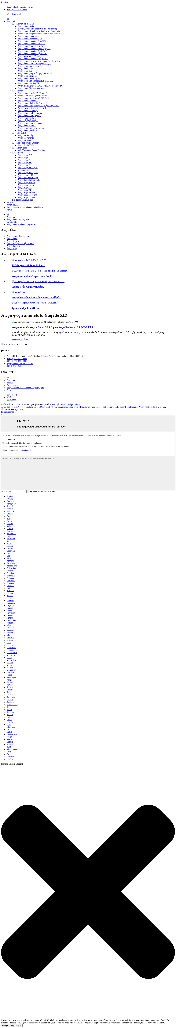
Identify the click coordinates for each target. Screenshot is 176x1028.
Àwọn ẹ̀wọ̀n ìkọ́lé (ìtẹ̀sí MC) (30, 46)
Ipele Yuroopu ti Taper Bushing (31, 150)
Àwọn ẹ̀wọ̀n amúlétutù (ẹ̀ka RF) (32, 41)
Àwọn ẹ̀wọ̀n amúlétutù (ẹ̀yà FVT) (32, 51)
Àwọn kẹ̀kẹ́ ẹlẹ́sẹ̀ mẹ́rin (28, 120)
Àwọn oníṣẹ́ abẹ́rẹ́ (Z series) (30, 56)
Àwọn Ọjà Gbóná (58, 404)
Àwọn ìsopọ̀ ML (25, 162)
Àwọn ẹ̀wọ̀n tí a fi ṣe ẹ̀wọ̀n (29, 115)
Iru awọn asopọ (24, 170)
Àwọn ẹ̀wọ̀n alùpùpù (27, 125)
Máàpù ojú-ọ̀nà (74, 404)
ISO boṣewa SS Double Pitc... (28, 265)
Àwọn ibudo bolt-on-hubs (29, 180)
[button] (88, 892)
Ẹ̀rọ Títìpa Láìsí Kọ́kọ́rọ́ (22, 200)
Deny (12, 1025)
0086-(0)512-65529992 (17, 361)
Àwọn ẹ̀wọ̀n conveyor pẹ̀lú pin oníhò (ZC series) (39, 61)
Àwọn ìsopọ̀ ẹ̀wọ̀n (26, 185)
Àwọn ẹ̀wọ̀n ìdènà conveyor (30, 38)
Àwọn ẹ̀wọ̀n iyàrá (25, 68)
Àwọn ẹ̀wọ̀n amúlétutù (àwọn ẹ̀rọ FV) (34, 48)
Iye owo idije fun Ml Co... (26, 308)
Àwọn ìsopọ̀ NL (25, 165)
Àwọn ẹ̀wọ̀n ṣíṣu (25, 71)
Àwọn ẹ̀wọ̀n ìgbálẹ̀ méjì (28, 36)
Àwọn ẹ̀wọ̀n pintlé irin (27, 130)
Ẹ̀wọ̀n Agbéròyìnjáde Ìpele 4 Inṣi (69, 407)
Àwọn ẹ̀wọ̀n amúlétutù (28, 100)
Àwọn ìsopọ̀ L (24, 160)
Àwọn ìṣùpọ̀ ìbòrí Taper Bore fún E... (33, 276)
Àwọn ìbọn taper (19, 148)
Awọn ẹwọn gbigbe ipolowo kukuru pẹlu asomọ (39, 34)
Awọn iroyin (12, 205)
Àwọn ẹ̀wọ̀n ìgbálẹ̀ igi (27, 76)
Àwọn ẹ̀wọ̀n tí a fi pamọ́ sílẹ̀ (30, 113)
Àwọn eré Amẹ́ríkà (26, 138)
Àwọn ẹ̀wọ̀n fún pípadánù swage (32, 88)
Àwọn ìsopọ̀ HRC (26, 175)
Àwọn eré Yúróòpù (26, 135)
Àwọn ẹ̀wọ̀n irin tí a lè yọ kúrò (31, 128)
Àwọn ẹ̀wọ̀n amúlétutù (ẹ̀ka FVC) (32, 53)
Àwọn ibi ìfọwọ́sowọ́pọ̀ (28, 177)
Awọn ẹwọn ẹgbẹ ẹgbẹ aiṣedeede (32, 96)
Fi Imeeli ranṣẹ (7, 412)
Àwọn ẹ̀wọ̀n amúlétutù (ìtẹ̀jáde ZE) (33, 58)
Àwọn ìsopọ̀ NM (25, 187)
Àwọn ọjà (11, 21)
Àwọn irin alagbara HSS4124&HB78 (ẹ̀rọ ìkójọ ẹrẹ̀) (40, 86)
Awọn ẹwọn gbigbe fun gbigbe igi (32, 108)
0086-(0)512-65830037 (17, 9)
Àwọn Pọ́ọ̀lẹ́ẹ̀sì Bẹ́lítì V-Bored (152, 407)
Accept (5, 1025)
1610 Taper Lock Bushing (126, 407)
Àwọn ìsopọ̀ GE (25, 155)
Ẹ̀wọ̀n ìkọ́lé (12, 222)
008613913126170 (15, 366)
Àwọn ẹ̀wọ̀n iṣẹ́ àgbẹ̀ (27, 118)
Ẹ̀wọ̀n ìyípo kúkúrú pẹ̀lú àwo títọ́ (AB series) (37, 29)
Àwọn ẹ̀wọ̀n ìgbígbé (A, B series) (32, 93)
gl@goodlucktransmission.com (20, 7)
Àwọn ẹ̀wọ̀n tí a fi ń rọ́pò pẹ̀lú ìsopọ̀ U (34, 63)
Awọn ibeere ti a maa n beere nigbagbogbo (25, 207)
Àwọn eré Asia (24, 140)
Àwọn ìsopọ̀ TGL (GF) (28, 167)
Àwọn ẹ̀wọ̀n (17, 91)
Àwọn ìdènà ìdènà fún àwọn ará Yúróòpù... (36, 297)
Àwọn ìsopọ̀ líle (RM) (27, 195)
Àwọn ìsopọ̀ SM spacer (28, 172)
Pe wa (9, 210)
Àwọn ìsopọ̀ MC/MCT (28, 192)
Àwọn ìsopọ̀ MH (25, 190)
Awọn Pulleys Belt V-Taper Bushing (17, 407)
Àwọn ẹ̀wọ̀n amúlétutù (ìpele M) (32, 43)
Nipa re (10, 202)
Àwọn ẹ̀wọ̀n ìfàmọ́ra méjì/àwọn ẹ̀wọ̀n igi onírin (38, 105)
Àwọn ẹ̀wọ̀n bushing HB (29, 83)
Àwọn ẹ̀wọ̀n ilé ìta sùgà (28, 110)
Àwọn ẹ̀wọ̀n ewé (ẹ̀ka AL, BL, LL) (33, 98)
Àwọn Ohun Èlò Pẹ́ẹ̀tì (43, 407)
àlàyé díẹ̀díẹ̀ (22, 339)
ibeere (14, 339)
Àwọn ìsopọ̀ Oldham (27, 197)
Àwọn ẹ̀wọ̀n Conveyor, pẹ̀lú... (28, 286)
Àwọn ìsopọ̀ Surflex (26, 182)
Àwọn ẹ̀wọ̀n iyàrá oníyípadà (30, 123)
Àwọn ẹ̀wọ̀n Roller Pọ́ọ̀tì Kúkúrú (99, 407)
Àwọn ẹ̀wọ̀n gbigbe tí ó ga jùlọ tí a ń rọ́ (35, 73)
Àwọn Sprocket (19, 133)
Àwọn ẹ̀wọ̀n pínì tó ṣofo (28, 66)
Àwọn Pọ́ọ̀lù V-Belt (26, 145)
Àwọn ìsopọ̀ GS (25, 158)
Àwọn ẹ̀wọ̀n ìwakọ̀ (26, 26)
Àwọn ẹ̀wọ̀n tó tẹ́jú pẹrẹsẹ (29, 78)
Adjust (18, 1025)
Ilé (8, 19)
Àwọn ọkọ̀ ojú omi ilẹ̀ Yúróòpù (25, 143)
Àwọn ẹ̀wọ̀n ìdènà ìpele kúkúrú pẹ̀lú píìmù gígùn (39, 31)
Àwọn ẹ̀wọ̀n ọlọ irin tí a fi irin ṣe (32, 103)
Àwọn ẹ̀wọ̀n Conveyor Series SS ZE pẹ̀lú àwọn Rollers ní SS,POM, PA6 (52, 327)
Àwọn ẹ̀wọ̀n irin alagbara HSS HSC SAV (36, 81)
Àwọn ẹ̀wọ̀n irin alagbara (23, 24)
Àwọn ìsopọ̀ (17, 153)
